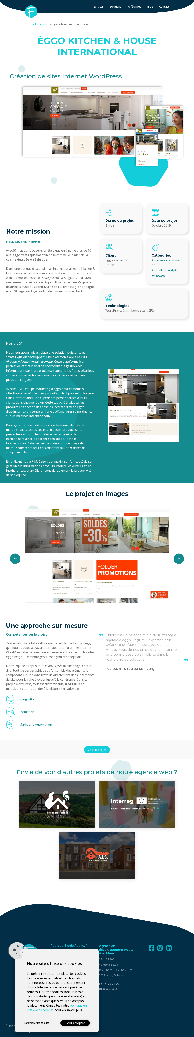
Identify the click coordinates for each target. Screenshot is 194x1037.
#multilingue (161, 270)
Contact (164, 6)
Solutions (115, 6)
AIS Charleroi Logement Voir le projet (97, 855)
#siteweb (158, 276)
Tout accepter (75, 1023)
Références (134, 6)
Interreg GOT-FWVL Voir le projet (137, 804)
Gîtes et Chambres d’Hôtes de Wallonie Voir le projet (57, 804)
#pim (174, 270)
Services (99, 6)
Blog (150, 6)
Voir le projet (97, 750)
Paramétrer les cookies (36, 1023)
